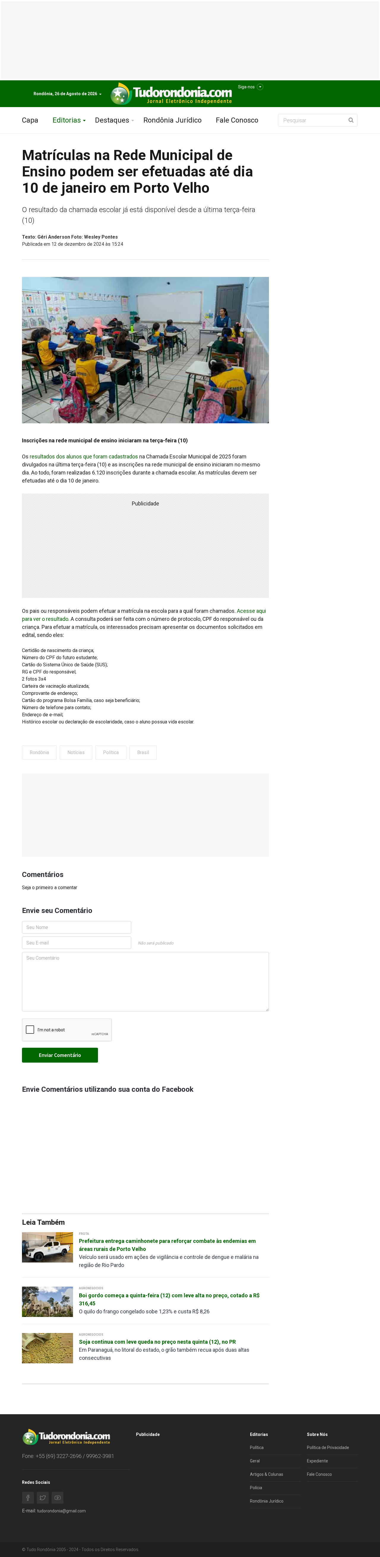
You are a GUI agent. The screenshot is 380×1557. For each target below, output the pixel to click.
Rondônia (39, 752)
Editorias (67, 120)
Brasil (143, 752)
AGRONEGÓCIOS (91, 1288)
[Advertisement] (145, 815)
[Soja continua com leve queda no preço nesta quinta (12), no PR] (47, 1348)
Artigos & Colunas (266, 1474)
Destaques (112, 120)
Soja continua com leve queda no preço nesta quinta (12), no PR (157, 1342)
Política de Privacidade (328, 1447)
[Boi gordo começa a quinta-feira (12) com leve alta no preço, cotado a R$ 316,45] (47, 1301)
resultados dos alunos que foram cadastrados (84, 456)
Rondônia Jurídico (172, 120)
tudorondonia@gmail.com (61, 1511)
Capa (30, 120)
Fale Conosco (237, 120)
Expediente (317, 1461)
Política (111, 752)
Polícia (256, 1487)
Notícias (76, 752)
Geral (255, 1461)
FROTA (84, 1233)
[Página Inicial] (170, 94)
